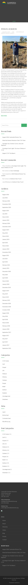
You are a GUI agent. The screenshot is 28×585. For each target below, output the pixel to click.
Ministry (3, 33)
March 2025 (5, 217)
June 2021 (5, 258)
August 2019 (5, 290)
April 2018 (5, 319)
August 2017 (5, 335)
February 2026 (6, 201)
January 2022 (5, 249)
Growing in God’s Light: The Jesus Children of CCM (13, 149)
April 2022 (5, 242)
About (4, 523)
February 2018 (6, 326)
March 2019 (5, 297)
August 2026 (5, 194)
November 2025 (6, 204)
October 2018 (6, 310)
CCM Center (19, 31)
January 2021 (5, 268)
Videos (4, 530)
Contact (4, 539)
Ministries (5, 526)
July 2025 (4, 213)
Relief (3, 386)
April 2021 (5, 261)
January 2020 (5, 284)
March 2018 (5, 322)
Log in (3, 412)
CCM (13, 31)
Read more (4, 115)
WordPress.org (6, 421)
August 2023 (5, 229)
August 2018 (5, 313)
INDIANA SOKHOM (9, 29)
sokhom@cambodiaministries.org (9, 507)
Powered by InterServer (14, 582)
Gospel (4, 367)
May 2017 (5, 338)
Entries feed (5, 415)
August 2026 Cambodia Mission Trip (11, 137)
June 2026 (5, 197)
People (4, 383)
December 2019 (6, 287)
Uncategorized (6, 396)
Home (4, 520)
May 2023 (5, 233)
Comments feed (6, 418)
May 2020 (5, 274)
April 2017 (5, 342)
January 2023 (5, 239)
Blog (3, 533)
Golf (3, 364)
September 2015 (6, 348)
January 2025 (5, 220)
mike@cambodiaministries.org (9, 501)
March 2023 (5, 236)
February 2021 (6, 265)
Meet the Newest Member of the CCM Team (13, 140)
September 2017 (6, 332)
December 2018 (6, 303)
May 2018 (5, 316)
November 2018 (6, 306)
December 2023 (6, 226)
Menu (2, 517)
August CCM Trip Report (8, 153)
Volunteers (5, 399)
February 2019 (6, 300)
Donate (4, 536)
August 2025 (5, 210)
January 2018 (5, 329)
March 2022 (5, 245)
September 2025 (6, 207)
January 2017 (5, 345)
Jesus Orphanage (14, 170)
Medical (4, 373)
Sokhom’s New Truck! (16, 178)
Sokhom (7, 33)
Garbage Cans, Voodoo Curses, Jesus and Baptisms (12, 144)
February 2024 (6, 223)
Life (23, 31)
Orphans (4, 380)
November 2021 (6, 252)
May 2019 (5, 294)
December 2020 (6, 271)
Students (12, 33)
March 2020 (5, 281)
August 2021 (5, 255)
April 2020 (5, 277)
